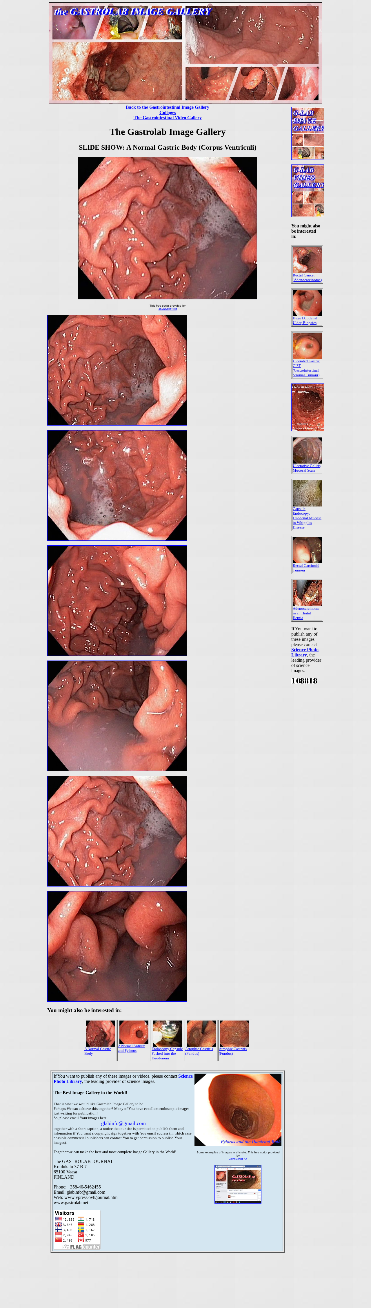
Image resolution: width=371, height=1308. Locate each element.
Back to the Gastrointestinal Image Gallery (167, 107)
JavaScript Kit (168, 308)
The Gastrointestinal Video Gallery (168, 117)
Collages (167, 112)
